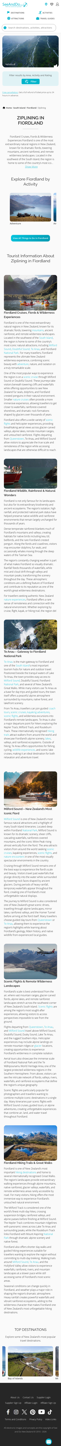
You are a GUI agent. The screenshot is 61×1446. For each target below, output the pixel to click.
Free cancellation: (10, 92)
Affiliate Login (30, 1402)
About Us (15, 1397)
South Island (19, 107)
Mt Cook (12, 1378)
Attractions (17, 18)
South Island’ (23, 665)
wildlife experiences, (24, 750)
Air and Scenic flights (21, 223)
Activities (47, 12)
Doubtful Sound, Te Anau (26, 349)
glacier (38, 1045)
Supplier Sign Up (13, 1402)
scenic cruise (30, 377)
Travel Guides (47, 18)
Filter (33, 81)
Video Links (50, 1419)
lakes (48, 738)
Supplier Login (44, 1397)
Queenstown (17, 438)
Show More (31, 166)
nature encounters (14, 856)
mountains (38, 330)
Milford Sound (12, 680)
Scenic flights (45, 1006)
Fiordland (31, 107)
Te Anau (8, 661)
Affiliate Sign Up (48, 1402)
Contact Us (28, 1397)
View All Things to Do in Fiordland (30, 238)
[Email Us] (48, 1441)
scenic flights (11, 716)
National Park (11, 353)
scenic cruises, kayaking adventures (30, 712)
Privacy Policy (35, 1419)
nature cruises (21, 399)
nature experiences (14, 599)
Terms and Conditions (15, 1419)
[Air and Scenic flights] (30, 194)
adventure (23, 364)
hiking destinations (25, 1172)
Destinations (17, 12)
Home (9, 107)
